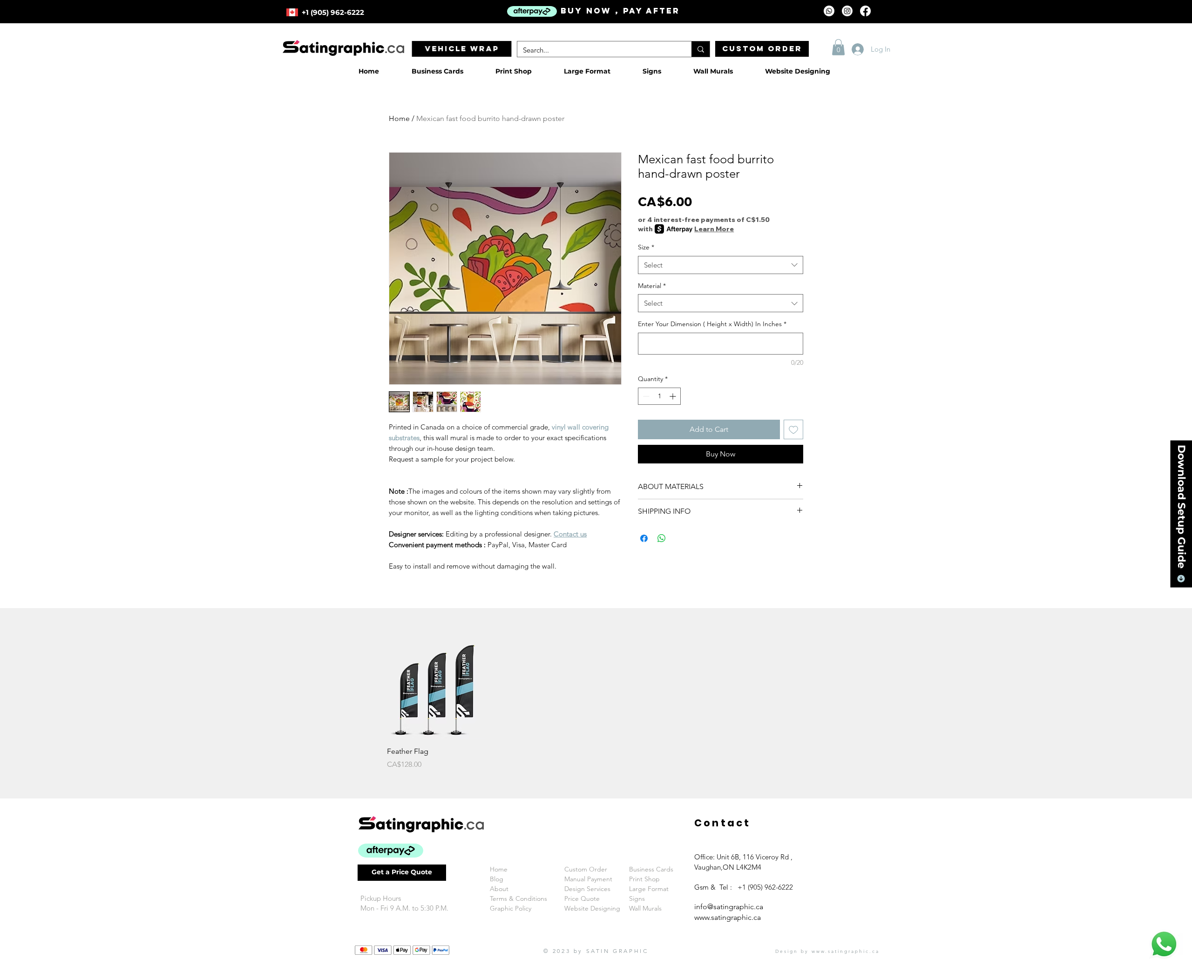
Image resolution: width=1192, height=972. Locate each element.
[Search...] (700, 49)
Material (652, 286)
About (499, 889)
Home (399, 118)
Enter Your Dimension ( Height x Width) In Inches (712, 324)
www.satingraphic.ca (727, 917)
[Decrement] (645, 396)
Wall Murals (645, 908)
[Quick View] (436, 690)
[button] (838, 47)
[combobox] (720, 265)
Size (646, 247)
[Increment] (673, 396)
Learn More (714, 229)
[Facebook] (865, 11)
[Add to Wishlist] (793, 429)
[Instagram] (847, 11)
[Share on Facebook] (644, 538)
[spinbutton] (659, 396)
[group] (596, 706)
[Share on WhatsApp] (661, 538)
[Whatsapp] (829, 11)
